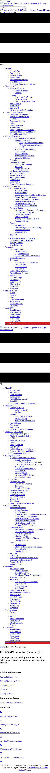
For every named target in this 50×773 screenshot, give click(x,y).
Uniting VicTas (6, 693)
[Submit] (24, 8)
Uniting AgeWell (6, 685)
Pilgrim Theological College (11, 681)
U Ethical (3, 689)
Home (2, 647)
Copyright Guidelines (8, 677)
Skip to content (6, 1)
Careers (28, 770)
